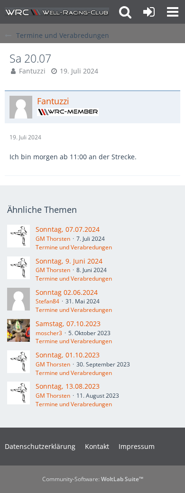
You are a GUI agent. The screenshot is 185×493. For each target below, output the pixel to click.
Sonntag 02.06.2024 (67, 292)
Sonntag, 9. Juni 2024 (69, 260)
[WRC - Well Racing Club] (57, 11)
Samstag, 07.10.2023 (68, 323)
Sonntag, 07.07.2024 (68, 229)
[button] (172, 11)
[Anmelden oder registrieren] (148, 11)
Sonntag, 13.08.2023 (68, 386)
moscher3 (49, 333)
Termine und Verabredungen (74, 247)
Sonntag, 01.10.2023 (68, 354)
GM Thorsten (53, 239)
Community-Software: (92, 479)
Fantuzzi (32, 70)
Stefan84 (47, 301)
